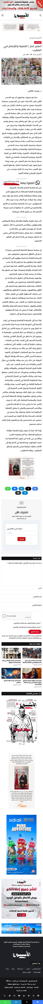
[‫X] (28, 489)
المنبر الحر (31, 38)
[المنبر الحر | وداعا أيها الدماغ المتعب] (11, 673)
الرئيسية (38, 38)
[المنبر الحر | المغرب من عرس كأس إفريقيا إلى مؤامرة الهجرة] (32, 653)
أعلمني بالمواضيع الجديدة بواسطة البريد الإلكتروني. (26, 627)
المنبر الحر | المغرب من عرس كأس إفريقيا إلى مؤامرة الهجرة (32, 661)
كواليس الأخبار (37, 972)
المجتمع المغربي (36, 969)
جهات (13, 969)
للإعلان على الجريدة (21, 990)
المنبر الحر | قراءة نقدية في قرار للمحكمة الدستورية (11, 661)
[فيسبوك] (35, 489)
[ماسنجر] (15, 489)
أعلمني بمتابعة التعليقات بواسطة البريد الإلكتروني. (26, 623)
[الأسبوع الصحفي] (21, 15)
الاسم (40, 588)
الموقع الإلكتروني (37, 605)
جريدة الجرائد (20, 969)
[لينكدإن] (21, 489)
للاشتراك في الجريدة (19, 987)
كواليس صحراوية (26, 972)
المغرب (28, 969)
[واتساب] (8, 489)
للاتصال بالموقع (9, 987)
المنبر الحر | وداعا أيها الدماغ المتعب (12, 681)
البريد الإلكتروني (37, 597)
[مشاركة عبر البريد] (18, 493)
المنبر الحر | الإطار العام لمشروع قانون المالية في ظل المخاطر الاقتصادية (32, 682)
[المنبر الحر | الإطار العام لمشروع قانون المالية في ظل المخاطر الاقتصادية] (32, 673)
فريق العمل (30, 987)
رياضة (7, 969)
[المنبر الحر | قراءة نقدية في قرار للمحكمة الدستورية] (11, 653)
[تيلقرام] (25, 493)
